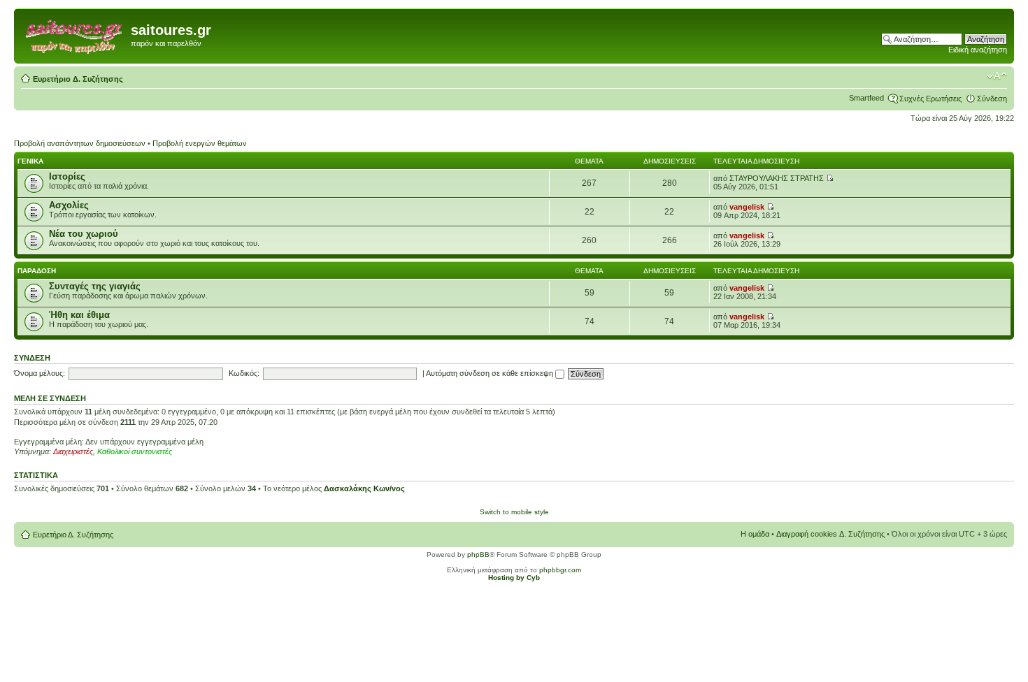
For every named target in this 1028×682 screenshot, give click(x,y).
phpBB (478, 554)
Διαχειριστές (73, 451)
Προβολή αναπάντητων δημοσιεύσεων (79, 143)
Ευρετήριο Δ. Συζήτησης (78, 79)
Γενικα (30, 161)
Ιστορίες (67, 176)
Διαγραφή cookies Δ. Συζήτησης (830, 534)
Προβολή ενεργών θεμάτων (199, 143)
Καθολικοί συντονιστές (134, 451)
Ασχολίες (69, 205)
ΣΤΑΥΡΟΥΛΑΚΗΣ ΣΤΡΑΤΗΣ (776, 178)
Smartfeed (866, 98)
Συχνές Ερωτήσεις (930, 98)
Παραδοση (36, 271)
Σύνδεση (992, 98)
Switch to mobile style (514, 512)
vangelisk (746, 207)
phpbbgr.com (560, 570)
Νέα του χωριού (83, 233)
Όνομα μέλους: (39, 373)
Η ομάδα (755, 534)
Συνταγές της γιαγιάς (95, 286)
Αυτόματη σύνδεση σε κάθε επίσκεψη (490, 373)
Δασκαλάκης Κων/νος (364, 488)
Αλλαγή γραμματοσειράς (997, 76)
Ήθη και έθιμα (79, 315)
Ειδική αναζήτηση (977, 49)
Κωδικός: (244, 373)
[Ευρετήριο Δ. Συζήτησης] (74, 34)
